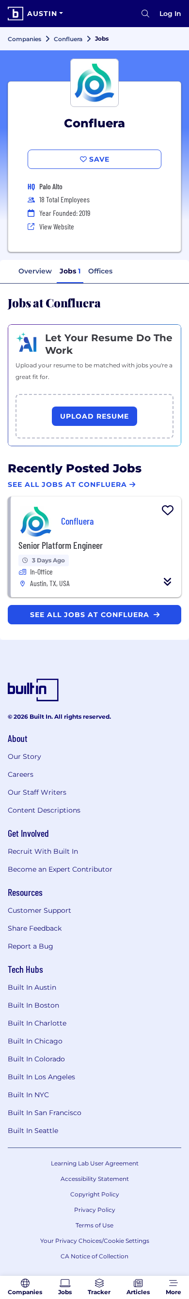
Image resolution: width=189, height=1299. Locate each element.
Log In (170, 13)
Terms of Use (94, 1225)
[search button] (145, 13)
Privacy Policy (94, 1209)
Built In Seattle (33, 1130)
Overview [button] (35, 271)
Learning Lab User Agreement (95, 1163)
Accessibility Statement (95, 1178)
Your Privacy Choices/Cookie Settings (94, 1240)
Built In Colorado (36, 1059)
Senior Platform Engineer (60, 545)
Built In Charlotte (37, 1023)
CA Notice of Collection (94, 1256)
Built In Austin (32, 987)
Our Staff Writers (37, 792)
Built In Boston (33, 1005)
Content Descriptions (44, 810)
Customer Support (39, 910)
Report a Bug (30, 946)
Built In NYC (28, 1094)
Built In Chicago (35, 1041)
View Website (56, 226)
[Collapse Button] (167, 581)
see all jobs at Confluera (91, 614)
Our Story (24, 756)
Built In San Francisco (44, 1112)
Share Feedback (35, 928)
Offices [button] (100, 271)
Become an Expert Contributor (60, 869)
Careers (20, 774)
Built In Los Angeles (41, 1076)
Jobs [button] (70, 271)
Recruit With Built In (43, 851)
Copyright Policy (94, 1194)
